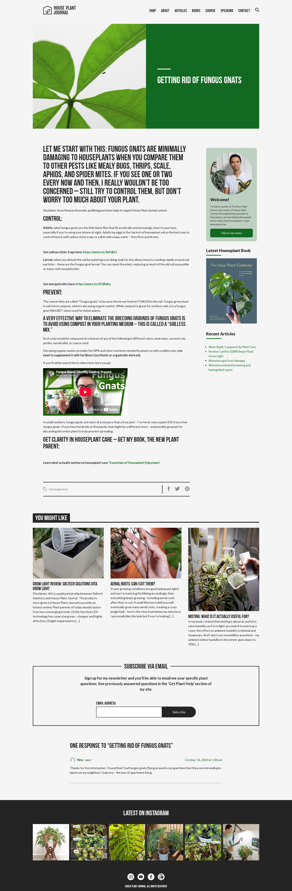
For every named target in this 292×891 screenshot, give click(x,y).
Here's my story (231, 233)
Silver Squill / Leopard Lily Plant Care (232, 347)
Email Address (106, 704)
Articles (181, 10)
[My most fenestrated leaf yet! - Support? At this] (127, 842)
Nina (80, 760)
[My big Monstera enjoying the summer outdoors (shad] (165, 842)
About (165, 10)
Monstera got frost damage (227, 360)
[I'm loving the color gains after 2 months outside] (89, 842)
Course (210, 10)
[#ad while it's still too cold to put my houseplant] (241, 842)
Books (196, 10)
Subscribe (179, 712)
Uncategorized (58, 489)
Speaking (227, 10)
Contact (244, 10)
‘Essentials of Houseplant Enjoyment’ (134, 463)
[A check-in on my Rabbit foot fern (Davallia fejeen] (51, 842)
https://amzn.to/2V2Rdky (93, 284)
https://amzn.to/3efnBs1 (100, 252)
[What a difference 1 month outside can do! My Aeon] (203, 842)
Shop (152, 10)
